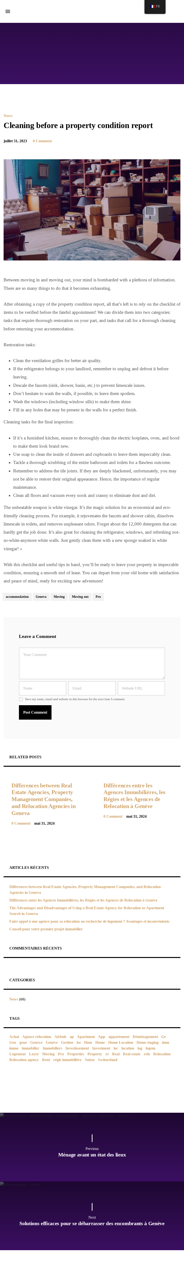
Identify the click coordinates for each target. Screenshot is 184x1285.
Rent (46, 1060)
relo (147, 1054)
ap (72, 1037)
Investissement (77, 1048)
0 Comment (42, 141)
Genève (52, 1042)
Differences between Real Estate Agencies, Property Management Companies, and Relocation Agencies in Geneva (44, 799)
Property (94, 1054)
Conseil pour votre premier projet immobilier (46, 929)
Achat (14, 1037)
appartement (119, 1037)
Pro (98, 597)
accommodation (17, 597)
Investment (101, 1048)
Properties (75, 1054)
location (127, 1048)
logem (150, 1048)
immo (13, 1048)
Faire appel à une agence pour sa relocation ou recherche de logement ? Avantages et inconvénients (89, 921)
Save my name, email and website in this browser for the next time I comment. (75, 699)
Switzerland (107, 1060)
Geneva (41, 597)
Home (100, 1042)
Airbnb (60, 1037)
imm (165, 1042)
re (107, 1054)
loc (116, 1048)
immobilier (30, 1048)
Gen (12, 1042)
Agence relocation (36, 1037)
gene (23, 1042)
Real (116, 1054)
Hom (88, 1042)
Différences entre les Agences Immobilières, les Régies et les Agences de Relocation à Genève (83, 900)
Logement (17, 1054)
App (101, 1037)
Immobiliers (52, 1048)
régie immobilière (67, 1060)
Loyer (34, 1054)
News (8, 116)
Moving (59, 597)
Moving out (80, 597)
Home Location (120, 1042)
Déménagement (145, 1037)
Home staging (148, 1042)
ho (79, 1042)
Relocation (162, 1054)
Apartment (86, 1037)
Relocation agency (24, 1060)
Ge (163, 1037)
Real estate (131, 1054)
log (140, 1048)
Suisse (90, 1060)
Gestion (67, 1042)
